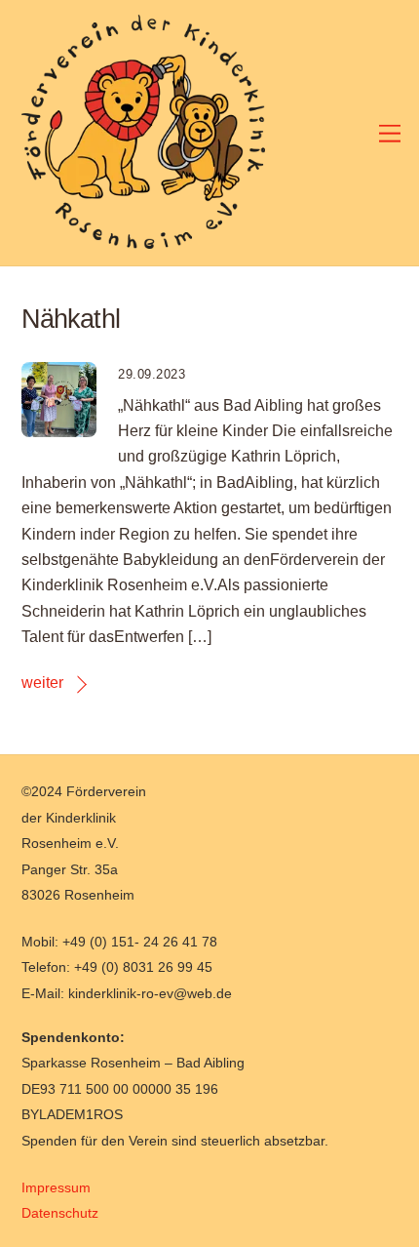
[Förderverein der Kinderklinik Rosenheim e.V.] (143, 240)
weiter (42, 682)
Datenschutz (59, 1213)
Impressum (56, 1187)
